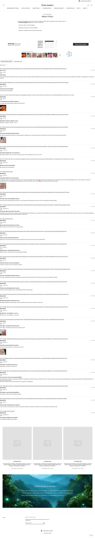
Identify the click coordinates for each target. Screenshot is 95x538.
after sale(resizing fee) (8, 171)
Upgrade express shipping (9, 411)
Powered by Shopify (47, 533)
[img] (14, 43)
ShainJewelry (47, 5)
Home (44, 14)
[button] (40, 41)
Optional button (17, 468)
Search (4, 517)
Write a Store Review (80, 44)
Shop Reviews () (18, 61)
